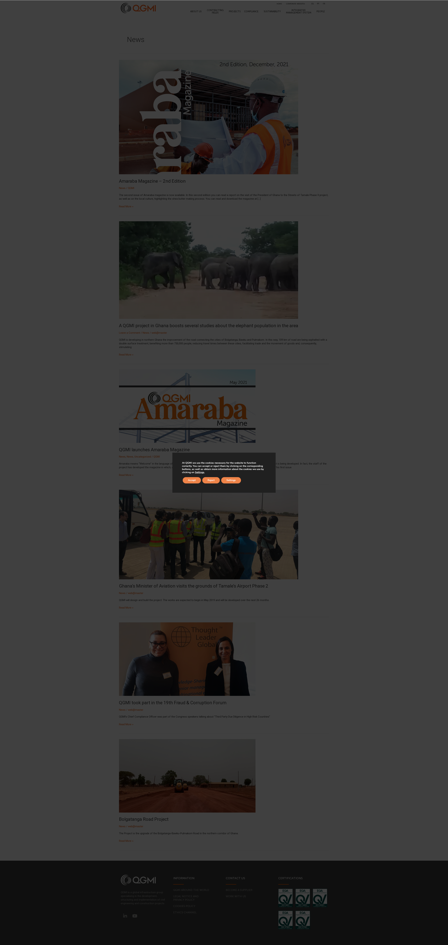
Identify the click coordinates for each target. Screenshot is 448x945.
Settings (199, 472)
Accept (192, 480)
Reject (211, 480)
